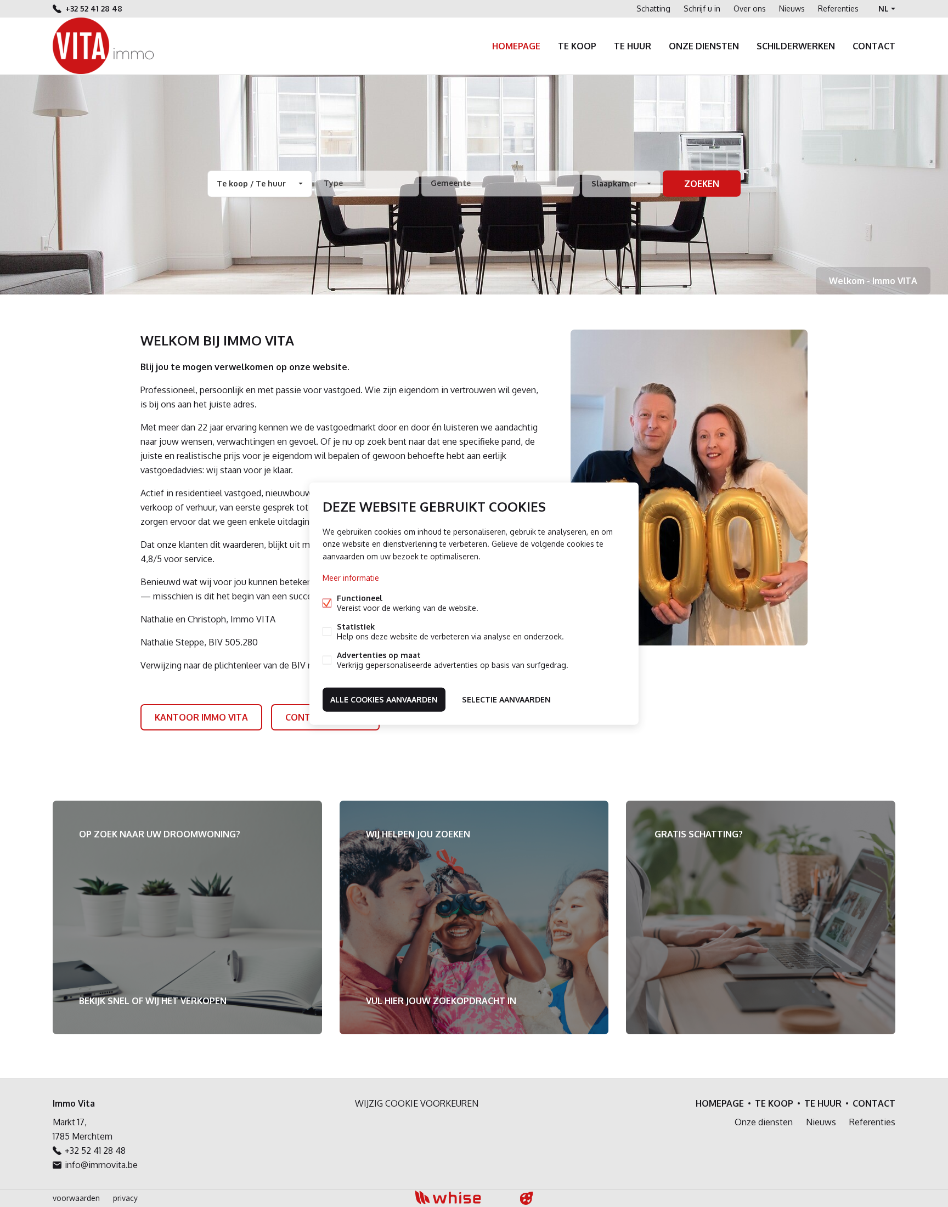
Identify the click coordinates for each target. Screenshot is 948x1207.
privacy (125, 1198)
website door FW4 (526, 1198)
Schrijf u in (702, 8)
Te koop (577, 46)
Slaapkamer (614, 183)
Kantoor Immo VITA (201, 717)
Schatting (653, 8)
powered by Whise (461, 1197)
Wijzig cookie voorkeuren (416, 1103)
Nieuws (792, 8)
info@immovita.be (101, 1164)
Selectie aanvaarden (506, 699)
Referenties (838, 8)
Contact (874, 46)
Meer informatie (351, 577)
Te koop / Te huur (251, 183)
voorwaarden (76, 1198)
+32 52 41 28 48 (93, 8)
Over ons (749, 8)
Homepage (516, 46)
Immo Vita (74, 1103)
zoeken (701, 183)
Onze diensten (704, 46)
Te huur (632, 46)
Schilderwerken (796, 46)
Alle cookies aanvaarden (384, 699)
